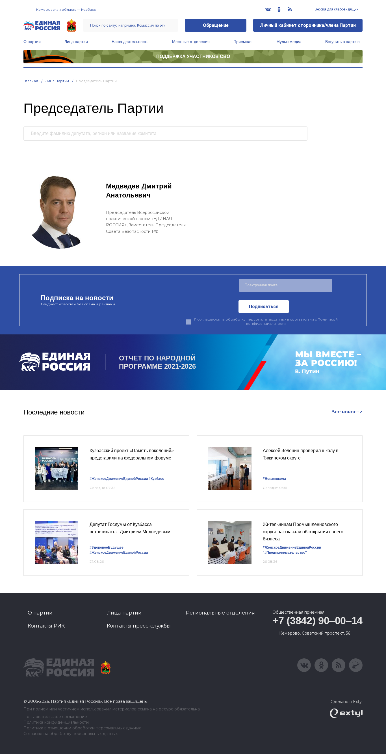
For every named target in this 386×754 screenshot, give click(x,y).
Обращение (216, 25)
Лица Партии (57, 81)
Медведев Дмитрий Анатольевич (139, 190)
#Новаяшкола (274, 479)
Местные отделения (191, 41)
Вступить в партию (342, 41)
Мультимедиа (289, 41)
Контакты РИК (46, 626)
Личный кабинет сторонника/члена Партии (308, 25)
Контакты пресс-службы (139, 626)
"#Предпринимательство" (285, 553)
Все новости (347, 411)
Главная (30, 81)
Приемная (243, 41)
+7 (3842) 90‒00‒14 (317, 620)
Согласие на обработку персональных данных (70, 733)
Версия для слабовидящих (336, 9)
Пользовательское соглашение (55, 716)
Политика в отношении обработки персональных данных (82, 728)
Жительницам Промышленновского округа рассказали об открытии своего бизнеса (303, 531)
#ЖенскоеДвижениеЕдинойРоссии (119, 479)
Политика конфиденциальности (56, 722)
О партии (32, 41)
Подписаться (263, 306)
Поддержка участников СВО (193, 56)
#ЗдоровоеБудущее (106, 547)
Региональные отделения (220, 613)
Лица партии (76, 41)
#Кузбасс (156, 479)
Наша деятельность (130, 41)
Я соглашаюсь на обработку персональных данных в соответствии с (266, 321)
